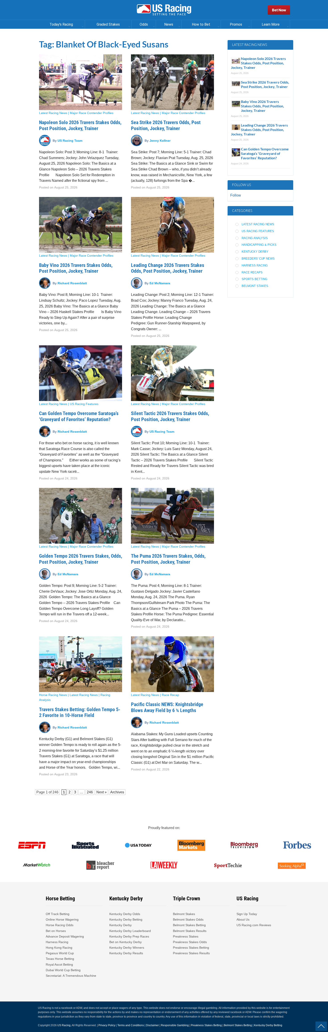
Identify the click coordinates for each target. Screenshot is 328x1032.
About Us (243, 919)
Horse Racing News (53, 695)
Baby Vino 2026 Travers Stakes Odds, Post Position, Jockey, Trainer (75, 268)
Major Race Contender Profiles (91, 113)
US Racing (64, 1025)
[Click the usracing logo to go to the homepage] (164, 10)
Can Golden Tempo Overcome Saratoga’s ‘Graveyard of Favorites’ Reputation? (78, 416)
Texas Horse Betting (60, 958)
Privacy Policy (106, 1025)
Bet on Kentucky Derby (125, 942)
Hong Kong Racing (59, 947)
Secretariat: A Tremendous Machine (71, 975)
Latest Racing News (53, 113)
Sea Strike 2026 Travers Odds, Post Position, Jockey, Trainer (166, 125)
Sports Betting (254, 279)
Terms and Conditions (130, 1025)
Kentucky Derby (255, 251)
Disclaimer (152, 1025)
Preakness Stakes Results (191, 953)
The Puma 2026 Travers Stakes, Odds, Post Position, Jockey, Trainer (168, 559)
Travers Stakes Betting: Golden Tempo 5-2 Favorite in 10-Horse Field (79, 712)
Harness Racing (255, 265)
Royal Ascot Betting (59, 964)
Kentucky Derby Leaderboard (130, 931)
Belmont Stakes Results (189, 931)
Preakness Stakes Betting (191, 947)
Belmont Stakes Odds (188, 919)
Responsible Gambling (175, 1025)
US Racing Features (84, 404)
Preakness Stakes (185, 936)
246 (55, 792)
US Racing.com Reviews (254, 925)
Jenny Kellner (159, 140)
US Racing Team (70, 140)
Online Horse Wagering (62, 919)
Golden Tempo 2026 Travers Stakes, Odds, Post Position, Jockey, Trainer (80, 559)
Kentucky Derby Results (126, 953)
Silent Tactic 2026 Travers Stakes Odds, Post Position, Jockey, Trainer (170, 416)
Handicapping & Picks (259, 244)
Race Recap (170, 695)
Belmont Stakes (255, 286)
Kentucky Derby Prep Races (129, 936)
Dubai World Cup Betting (63, 970)
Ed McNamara (159, 283)
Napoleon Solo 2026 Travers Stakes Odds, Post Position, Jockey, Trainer (80, 125)
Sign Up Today (247, 914)
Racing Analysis (255, 238)
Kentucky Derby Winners (126, 947)
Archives (117, 792)
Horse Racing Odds (59, 925)
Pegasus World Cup (60, 953)
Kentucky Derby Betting (125, 919)
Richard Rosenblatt (72, 283)
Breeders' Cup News (258, 258)
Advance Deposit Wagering (65, 936)
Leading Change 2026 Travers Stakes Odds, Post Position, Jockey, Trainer (167, 268)
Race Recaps (252, 272)
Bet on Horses (56, 931)
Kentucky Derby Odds (124, 914)
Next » (101, 792)
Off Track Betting (57, 914)
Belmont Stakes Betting (189, 925)
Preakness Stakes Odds (190, 942)
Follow (235, 195)
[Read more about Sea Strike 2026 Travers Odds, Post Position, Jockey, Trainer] (172, 82)
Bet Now (279, 10)
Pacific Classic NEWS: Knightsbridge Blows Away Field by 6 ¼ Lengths (167, 707)
